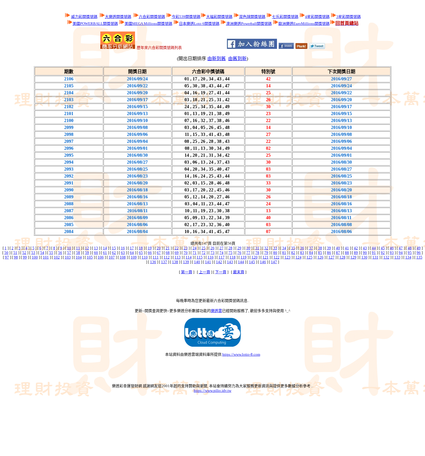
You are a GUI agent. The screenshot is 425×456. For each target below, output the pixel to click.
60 (96, 252)
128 (342, 257)
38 (320, 248)
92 (383, 252)
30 (248, 248)
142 (219, 262)
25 (204, 248)
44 (374, 248)
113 (178, 257)
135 (419, 257)
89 (356, 252)
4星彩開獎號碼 (317, 16)
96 (419, 252)
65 (141, 252)
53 (33, 252)
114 (189, 257)
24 (195, 248)
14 (105, 248)
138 (175, 262)
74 (221, 252)
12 (87, 248)
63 (123, 252)
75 (230, 252)
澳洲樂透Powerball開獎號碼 (249, 23)
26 (212, 248)
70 (186, 252)
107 (112, 257)
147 (274, 262)
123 (287, 257)
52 (24, 252)
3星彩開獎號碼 (348, 16)
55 (51, 252)
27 (221, 248)
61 (105, 252)
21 (168, 248)
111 (156, 257)
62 (114, 252)
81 (284, 252)
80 (275, 252)
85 (320, 252)
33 (275, 248)
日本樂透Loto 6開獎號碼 (199, 23)
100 (35, 257)
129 (353, 257)
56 (60, 252)
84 (311, 252)
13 (96, 248)
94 (401, 252)
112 (167, 257)
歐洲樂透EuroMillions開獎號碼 (304, 23)
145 (252, 262)
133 (397, 257)
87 (338, 252)
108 (123, 257)
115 (200, 257)
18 (141, 248)
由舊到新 (237, 58)
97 (7, 257)
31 (257, 248)
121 (266, 257)
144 (241, 262)
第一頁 (186, 272)
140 (197, 262)
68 (168, 252)
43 (365, 248)
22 (177, 248)
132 (386, 257)
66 (150, 252)
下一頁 (220, 272)
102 (57, 257)
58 (78, 252)
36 (302, 248)
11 (78, 248)
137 (164, 262)
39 (329, 248)
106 (101, 257)
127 (331, 257)
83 (302, 252)
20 (159, 248)
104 (79, 257)
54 (42, 252)
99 (25, 257)
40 (338, 248)
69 (177, 252)
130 (364, 257)
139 (186, 262)
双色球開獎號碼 (252, 16)
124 (298, 257)
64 (132, 252)
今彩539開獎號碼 (186, 16)
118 (233, 257)
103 (68, 257)
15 (114, 248)
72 (204, 252)
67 (159, 252)
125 (309, 257)
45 (383, 248)
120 (255, 257)
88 (347, 252)
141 (208, 262)
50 (6, 252)
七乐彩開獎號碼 (285, 16)
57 (69, 252)
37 (311, 248)
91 (374, 252)
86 (329, 252)
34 (284, 248)
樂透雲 (216, 311)
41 (347, 248)
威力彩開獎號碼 (84, 16)
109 (134, 257)
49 (419, 248)
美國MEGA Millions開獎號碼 (148, 23)
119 (244, 257)
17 (132, 248)
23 (186, 248)
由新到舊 (216, 58)
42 (356, 248)
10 (69, 248)
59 (87, 252)
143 (230, 262)
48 (410, 248)
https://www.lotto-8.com (241, 354)
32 (266, 248)
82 (293, 252)
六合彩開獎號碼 (152, 16)
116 (211, 257)
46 (392, 248)
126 (320, 257)
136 (153, 262)
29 (239, 248)
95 (410, 252)
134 (408, 257)
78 (257, 252)
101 (46, 257)
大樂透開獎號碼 (118, 16)
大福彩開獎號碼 (219, 16)
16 (123, 248)
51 (15, 252)
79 (266, 252)
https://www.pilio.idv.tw (212, 390)
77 (248, 252)
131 (375, 257)
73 (212, 252)
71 (195, 252)
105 (90, 257)
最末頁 (238, 272)
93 (392, 252)
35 (293, 248)
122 (277, 257)
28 (230, 248)
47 (401, 248)
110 (145, 257)
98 (16, 257)
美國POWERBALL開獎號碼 (95, 23)
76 (239, 252)
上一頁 (204, 272)
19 (150, 248)
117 (222, 257)
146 (263, 262)
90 (365, 252)
